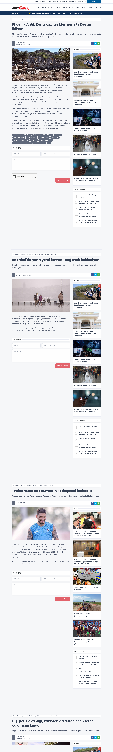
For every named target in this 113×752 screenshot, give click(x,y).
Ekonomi (51, 8)
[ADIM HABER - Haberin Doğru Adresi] (20, 7)
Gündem (43, 8)
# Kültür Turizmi (31, 137)
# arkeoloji (36, 135)
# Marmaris (55, 137)
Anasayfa (16, 19)
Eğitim (71, 8)
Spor (22, 485)
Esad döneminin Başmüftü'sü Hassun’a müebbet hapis (48, 13)
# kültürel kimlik (44, 137)
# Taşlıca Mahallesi (39, 143)
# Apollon (26, 135)
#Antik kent (17, 135)
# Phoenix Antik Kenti (45, 140)
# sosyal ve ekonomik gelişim (22, 143)
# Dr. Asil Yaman (47, 135)
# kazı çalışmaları (19, 137)
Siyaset (58, 8)
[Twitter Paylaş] (95, 43)
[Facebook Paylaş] (92, 43)
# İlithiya (58, 135)
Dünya (65, 8)
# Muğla (34, 140)
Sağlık (77, 8)
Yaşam (83, 8)
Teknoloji (90, 8)
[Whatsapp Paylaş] (98, 43)
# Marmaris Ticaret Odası (21, 140)
